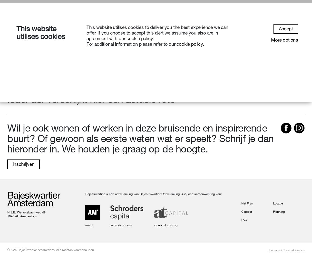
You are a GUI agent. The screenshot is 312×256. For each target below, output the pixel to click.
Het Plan (247, 203)
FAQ (244, 220)
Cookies (299, 250)
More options (284, 40)
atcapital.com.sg (165, 225)
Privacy (288, 250)
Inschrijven (24, 164)
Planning (278, 211)
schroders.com (121, 225)
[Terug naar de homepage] (33, 199)
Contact (246, 211)
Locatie (278, 203)
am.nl (89, 225)
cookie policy (189, 44)
